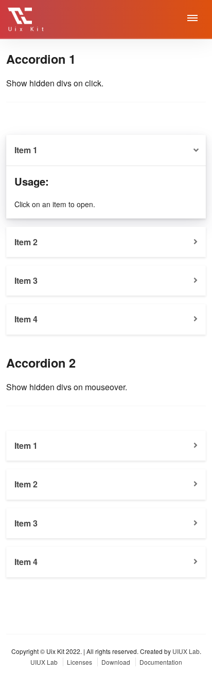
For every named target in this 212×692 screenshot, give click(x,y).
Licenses (80, 662)
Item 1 (26, 150)
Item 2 (26, 242)
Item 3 (26, 280)
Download (116, 662)
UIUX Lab (186, 651)
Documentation (160, 662)
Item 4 (26, 319)
